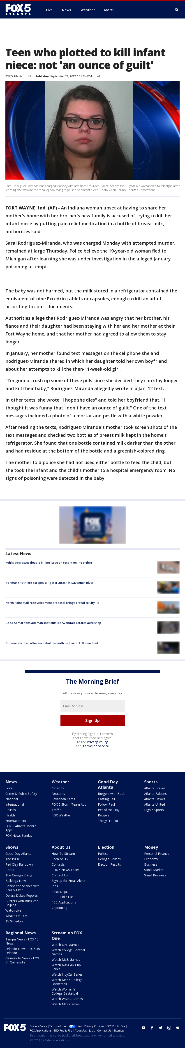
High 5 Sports (154, 810)
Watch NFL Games (65, 944)
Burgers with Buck (111, 793)
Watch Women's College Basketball (65, 991)
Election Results (109, 864)
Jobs (55, 886)
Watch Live (13, 910)
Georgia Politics (109, 859)
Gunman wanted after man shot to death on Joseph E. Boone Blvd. (52, 643)
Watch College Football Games (69, 952)
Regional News (20, 932)
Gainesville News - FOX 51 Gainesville (22, 960)
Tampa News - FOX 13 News (22, 941)
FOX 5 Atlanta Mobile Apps (20, 828)
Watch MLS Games (66, 1004)
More (108, 9)
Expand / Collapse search (177, 10)
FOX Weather (61, 815)
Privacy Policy (97, 742)
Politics (10, 810)
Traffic (56, 810)
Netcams (58, 793)
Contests (58, 864)
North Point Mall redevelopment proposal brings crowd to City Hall (53, 603)
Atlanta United (154, 804)
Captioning (59, 908)
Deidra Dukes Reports (21, 895)
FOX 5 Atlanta (14, 76)
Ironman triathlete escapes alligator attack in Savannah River (49, 583)
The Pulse (12, 859)
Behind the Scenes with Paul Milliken (22, 888)
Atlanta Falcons (155, 793)
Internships (60, 891)
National (11, 799)
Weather (60, 781)
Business (150, 864)
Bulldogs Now (15, 880)
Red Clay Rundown (19, 864)
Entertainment (15, 820)
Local (9, 788)
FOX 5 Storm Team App (69, 804)
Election (106, 847)
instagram (169, 1027)
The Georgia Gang (18, 875)
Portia (9, 870)
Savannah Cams (63, 799)
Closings (58, 788)
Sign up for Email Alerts (69, 880)
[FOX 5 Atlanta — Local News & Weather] (20, 9)
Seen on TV (60, 859)
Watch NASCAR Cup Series (66, 967)
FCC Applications (64, 902)
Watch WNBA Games (67, 999)
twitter (160, 1027)
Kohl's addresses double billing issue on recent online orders (48, 563)
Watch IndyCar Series (67, 974)
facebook (152, 1027)
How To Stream (63, 853)
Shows (11, 847)
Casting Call (106, 799)
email (177, 1027)
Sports (150, 781)
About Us (61, 847)
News (11, 781)
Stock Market (154, 870)
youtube (143, 1027)
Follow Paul (106, 804)
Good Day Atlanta (108, 784)
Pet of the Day (108, 810)
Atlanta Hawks (154, 799)
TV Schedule (14, 921)
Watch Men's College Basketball (67, 982)
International (14, 804)
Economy (151, 859)
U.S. (29, 76)
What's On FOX (16, 916)
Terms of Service (95, 746)
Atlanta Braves (155, 788)
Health (10, 815)
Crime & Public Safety (21, 793)
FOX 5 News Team (65, 870)
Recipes (103, 815)
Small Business (155, 875)
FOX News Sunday (18, 835)
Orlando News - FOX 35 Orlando (22, 951)
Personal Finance (156, 853)
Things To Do (108, 820)
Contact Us (60, 875)
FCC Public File (62, 897)
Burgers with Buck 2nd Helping (21, 903)
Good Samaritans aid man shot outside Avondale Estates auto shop (53, 623)
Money (151, 847)
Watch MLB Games (66, 959)
